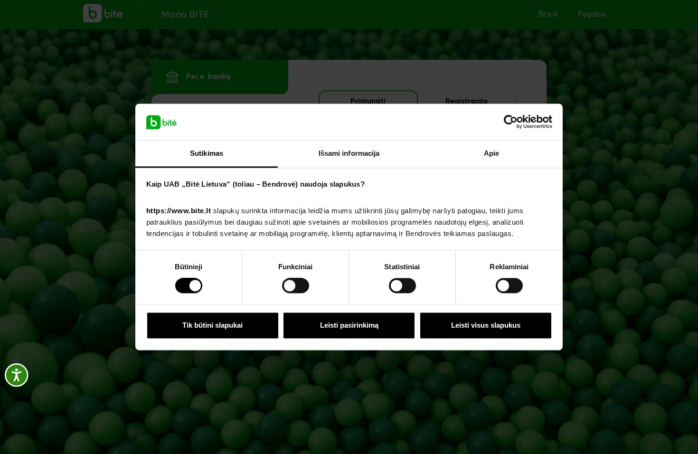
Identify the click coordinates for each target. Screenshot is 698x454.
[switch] (295, 285)
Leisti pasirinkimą (349, 325)
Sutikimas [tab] (206, 153)
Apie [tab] (491, 153)
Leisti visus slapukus (485, 325)
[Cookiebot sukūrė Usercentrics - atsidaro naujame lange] (510, 122)
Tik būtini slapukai (212, 325)
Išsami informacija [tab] (349, 153)
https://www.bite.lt (178, 211)
